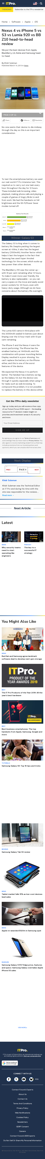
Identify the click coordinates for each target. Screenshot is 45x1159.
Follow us (26, 120)
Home (5, 21)
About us (23, 1094)
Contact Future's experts (22, 1089)
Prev (8, 470)
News (26, 65)
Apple (27, 21)
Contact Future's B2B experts (22, 1136)
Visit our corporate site (32, 1056)
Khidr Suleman (10, 63)
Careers (22, 1131)
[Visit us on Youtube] (24, 1079)
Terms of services (30, 438)
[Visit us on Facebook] (9, 1079)
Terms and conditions (22, 1103)
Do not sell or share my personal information (22, 1140)
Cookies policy (22, 1117)
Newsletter (38, 120)
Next (37, 470)
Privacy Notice (34, 441)
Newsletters (22, 1122)
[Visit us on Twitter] (16, 1079)
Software (16, 21)
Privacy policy (22, 1108)
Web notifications (22, 1113)
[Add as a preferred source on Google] (10, 1063)
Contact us (22, 1099)
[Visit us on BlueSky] (30, 1079)
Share (7, 120)
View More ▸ (22, 1027)
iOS (36, 21)
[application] (22, 309)
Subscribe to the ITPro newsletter (29, 9)
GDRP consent (22, 1126)
